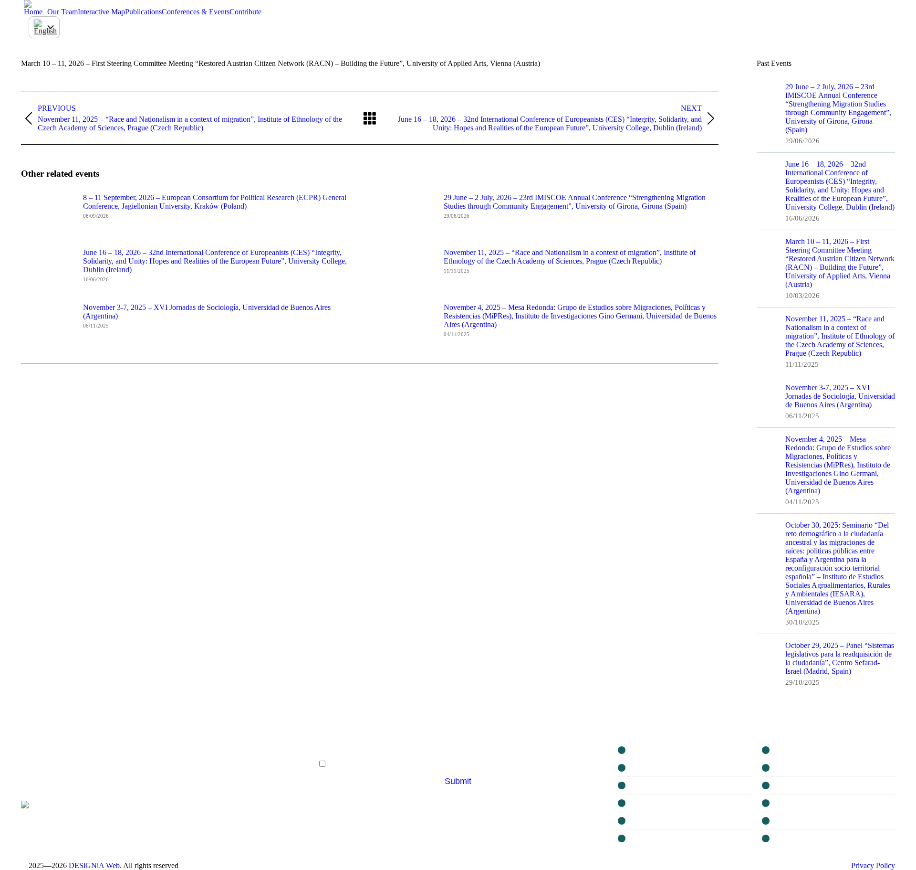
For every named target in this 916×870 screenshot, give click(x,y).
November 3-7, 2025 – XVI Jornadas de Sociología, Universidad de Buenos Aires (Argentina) (207, 311)
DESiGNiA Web (94, 865)
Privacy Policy (873, 865)
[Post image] (47, 215)
